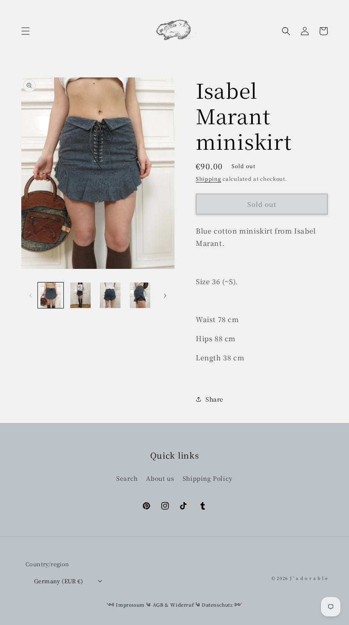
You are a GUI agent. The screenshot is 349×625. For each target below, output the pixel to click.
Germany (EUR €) (58, 581)
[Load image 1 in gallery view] (50, 295)
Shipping (208, 178)
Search (127, 478)
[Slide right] (165, 295)
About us (160, 478)
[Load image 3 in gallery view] (110, 295)
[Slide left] (30, 295)
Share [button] (214, 399)
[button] (25, 31)
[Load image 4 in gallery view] (140, 295)
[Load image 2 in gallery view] (80, 295)
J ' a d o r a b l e (309, 578)
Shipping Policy (208, 478)
